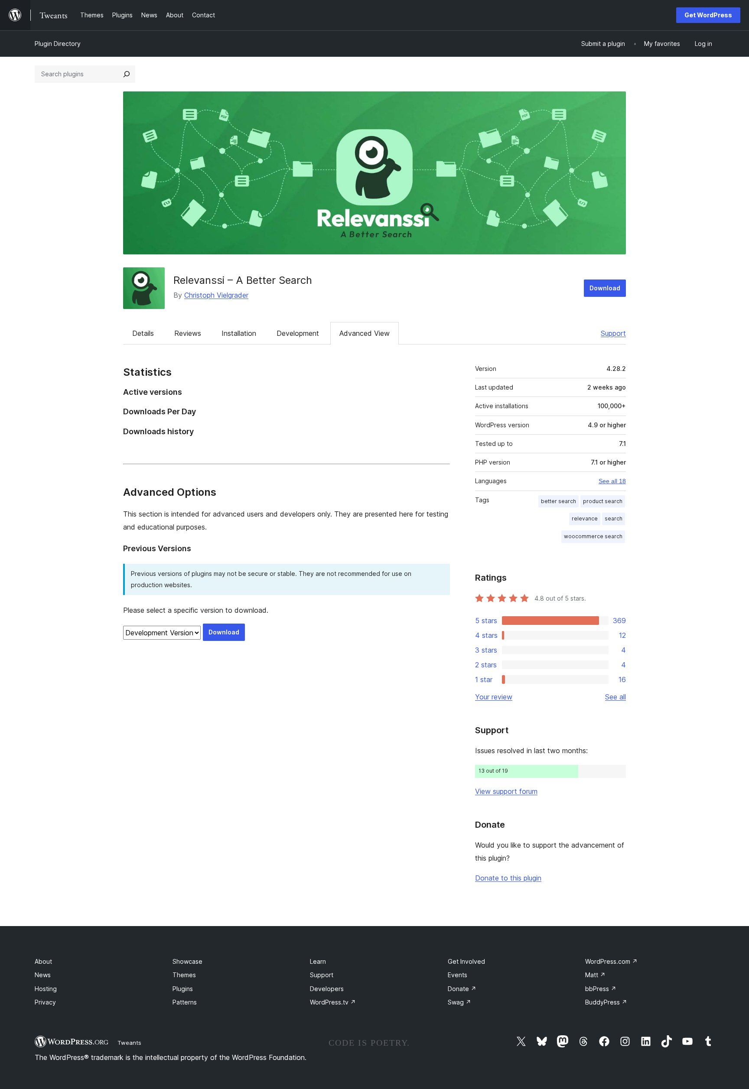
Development (298, 333)
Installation (238, 333)
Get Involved (466, 961)
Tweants (129, 1042)
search (613, 518)
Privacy (45, 1002)
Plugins (183, 988)
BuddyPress (606, 1002)
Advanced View (364, 333)
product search (602, 501)
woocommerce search (593, 536)
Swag (459, 1002)
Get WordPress (708, 15)
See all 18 (612, 481)
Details (143, 333)
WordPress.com (611, 961)
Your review (493, 696)
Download (604, 288)
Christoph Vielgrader (216, 295)
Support (613, 333)
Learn (318, 961)
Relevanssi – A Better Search (242, 280)
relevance (585, 518)
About (43, 961)
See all (615, 696)
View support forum (506, 791)
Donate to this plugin (508, 878)
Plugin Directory (58, 43)
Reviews (187, 333)
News (43, 974)
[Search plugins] (126, 74)
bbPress (600, 988)
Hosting (46, 988)
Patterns (185, 1002)
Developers (327, 988)
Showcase (187, 961)
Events (457, 974)
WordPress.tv (333, 1002)
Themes (184, 974)
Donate (462, 988)
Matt (595, 974)
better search (558, 501)
